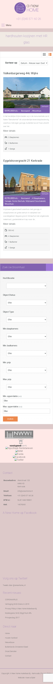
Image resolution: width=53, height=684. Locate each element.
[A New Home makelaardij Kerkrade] (26, 9)
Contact (8, 656)
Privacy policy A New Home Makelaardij (21, 609)
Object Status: (9, 295)
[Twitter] (19, 459)
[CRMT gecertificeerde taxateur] (19, 442)
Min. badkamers (10, 345)
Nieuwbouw (9, 642)
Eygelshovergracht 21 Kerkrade (22, 160)
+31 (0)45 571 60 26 (28, 19)
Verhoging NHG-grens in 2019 (17, 604)
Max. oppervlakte (12, 406)
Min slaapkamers (10, 329)
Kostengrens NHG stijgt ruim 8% (18, 613)
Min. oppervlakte (12, 396)
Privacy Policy (46, 673)
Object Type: (8, 312)
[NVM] (19, 451)
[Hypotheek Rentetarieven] (19, 448)
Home (7, 633)
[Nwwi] (19, 434)
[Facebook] (19, 457)
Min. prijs (7, 362)
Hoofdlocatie (8, 278)
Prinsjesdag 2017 (12, 618)
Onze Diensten (11, 651)
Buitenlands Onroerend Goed (16, 647)
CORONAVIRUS (11, 600)
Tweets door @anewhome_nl (14, 585)
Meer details (9, 130)
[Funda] (19, 454)
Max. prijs (7, 379)
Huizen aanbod (11, 638)
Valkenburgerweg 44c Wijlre (20, 73)
